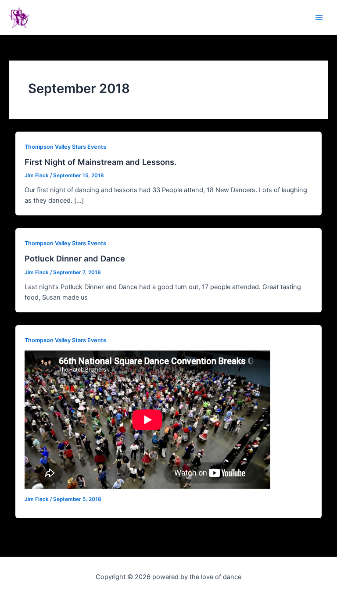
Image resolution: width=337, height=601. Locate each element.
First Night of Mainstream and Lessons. (100, 162)
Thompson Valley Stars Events (65, 146)
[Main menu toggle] (319, 17)
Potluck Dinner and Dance (75, 258)
